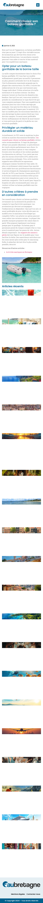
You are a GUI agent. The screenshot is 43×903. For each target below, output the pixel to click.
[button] (38, 5)
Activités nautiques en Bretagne (19, 252)
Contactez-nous (33, 894)
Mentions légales (18, 894)
